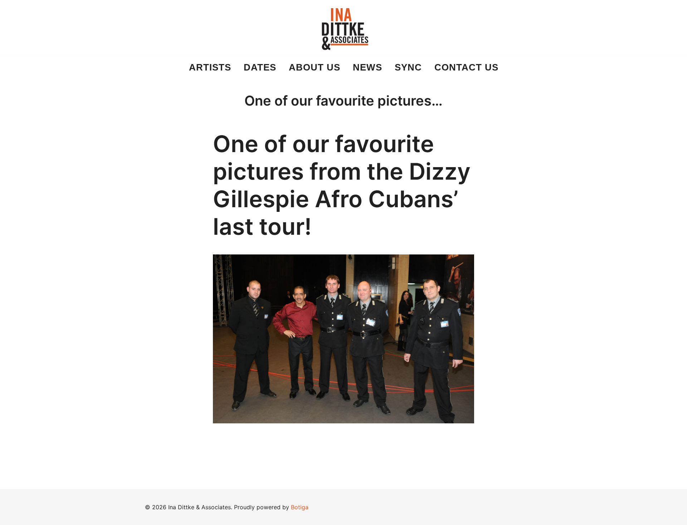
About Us (314, 67)
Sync (408, 67)
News (367, 67)
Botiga (299, 507)
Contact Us (466, 67)
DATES (260, 67)
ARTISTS (210, 67)
